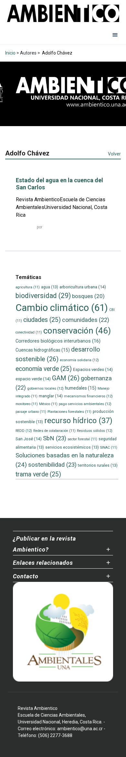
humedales (80, 388)
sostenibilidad (52, 464)
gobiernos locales (45, 388)
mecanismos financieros (88, 396)
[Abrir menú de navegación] (115, 34)
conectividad (29, 332)
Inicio (10, 52)
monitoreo (27, 404)
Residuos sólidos (94, 430)
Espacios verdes (93, 369)
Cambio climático (62, 307)
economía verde (44, 369)
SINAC (108, 447)
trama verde (38, 474)
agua (49, 286)
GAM (65, 378)
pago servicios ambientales (85, 404)
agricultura (28, 287)
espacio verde (33, 378)
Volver (114, 153)
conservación (77, 330)
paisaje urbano (31, 412)
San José (29, 438)
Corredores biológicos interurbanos (58, 341)
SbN (54, 438)
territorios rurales (98, 465)
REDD (24, 430)
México (48, 404)
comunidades (85, 319)
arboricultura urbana (82, 286)
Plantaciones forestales (69, 412)
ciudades (42, 320)
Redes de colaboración (54, 431)
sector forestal (82, 439)
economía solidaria (79, 360)
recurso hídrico (78, 420)
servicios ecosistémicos (72, 447)
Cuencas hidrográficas (43, 350)
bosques (88, 296)
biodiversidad (43, 296)
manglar (51, 395)
